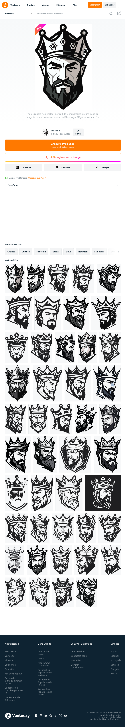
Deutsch (112, 664)
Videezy (9, 660)
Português (113, 660)
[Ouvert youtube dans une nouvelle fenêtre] (65, 715)
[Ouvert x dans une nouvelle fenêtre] (60, 715)
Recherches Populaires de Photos (44, 682)
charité (11, 251)
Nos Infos (74, 660)
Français (112, 669)
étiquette (99, 251)
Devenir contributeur (75, 666)
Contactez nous (77, 655)
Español (112, 655)
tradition (83, 251)
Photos (31, 5)
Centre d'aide (76, 651)
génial (56, 251)
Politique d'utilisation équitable (102, 719)
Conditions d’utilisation (108, 715)
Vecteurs (15, 5)
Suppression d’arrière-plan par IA (12, 690)
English (112, 651)
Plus (75, 5)
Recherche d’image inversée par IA (13, 681)
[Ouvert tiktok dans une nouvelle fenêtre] (55, 715)
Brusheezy (10, 651)
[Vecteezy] (5, 5)
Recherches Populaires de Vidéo (44, 692)
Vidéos (45, 5)
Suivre (78, 134)
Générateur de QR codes (12, 698)
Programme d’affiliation (43, 664)
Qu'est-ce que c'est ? (36, 178)
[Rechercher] (111, 13)
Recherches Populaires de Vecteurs (44, 672)
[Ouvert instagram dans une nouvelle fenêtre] (41, 715)
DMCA (40, 658)
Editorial (60, 5)
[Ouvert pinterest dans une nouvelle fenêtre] (50, 715)
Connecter (109, 5)
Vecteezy (9, 655)
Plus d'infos (13, 185)
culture (26, 251)
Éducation (10, 669)
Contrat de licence (42, 652)
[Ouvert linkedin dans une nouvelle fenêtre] (46, 715)
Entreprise (10, 664)
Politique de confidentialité (106, 717)
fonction (41, 251)
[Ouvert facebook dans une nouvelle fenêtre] (36, 715)
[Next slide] (114, 251)
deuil (68, 251)
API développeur (13, 673)
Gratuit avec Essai (63, 145)
